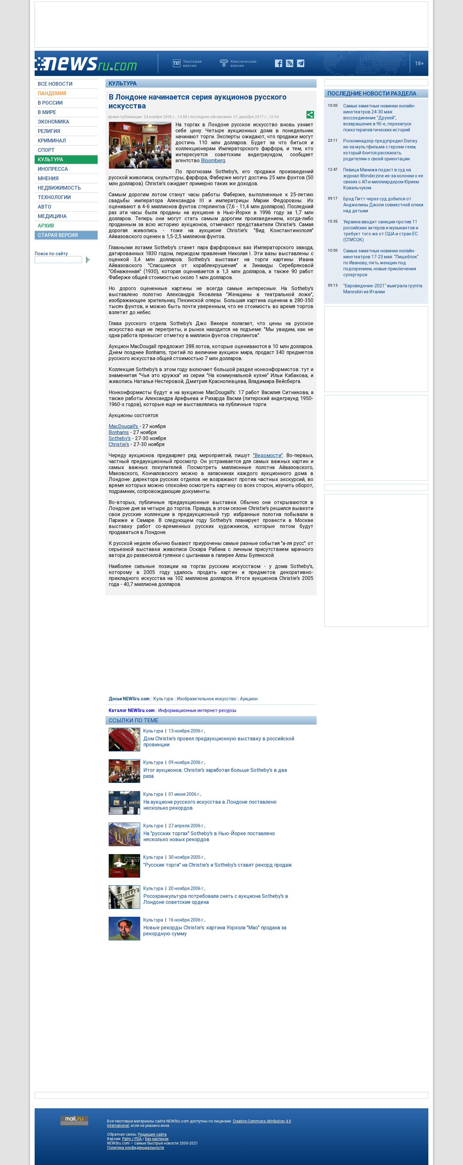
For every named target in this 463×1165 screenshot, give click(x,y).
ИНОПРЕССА (53, 169)
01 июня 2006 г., (185, 794)
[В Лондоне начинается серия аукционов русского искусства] (140, 145)
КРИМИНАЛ (52, 141)
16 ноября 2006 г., (187, 919)
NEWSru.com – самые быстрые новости (143, 1143)
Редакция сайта (152, 1134)
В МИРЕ (47, 112)
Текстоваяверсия (192, 63)
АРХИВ (46, 226)
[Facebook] (278, 63)
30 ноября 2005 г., (187, 857)
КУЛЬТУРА (50, 160)
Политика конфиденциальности (135, 1147)
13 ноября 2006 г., (187, 730)
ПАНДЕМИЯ (52, 93)
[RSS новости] (289, 63)
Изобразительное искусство (206, 698)
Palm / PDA (132, 1139)
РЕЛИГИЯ (49, 131)
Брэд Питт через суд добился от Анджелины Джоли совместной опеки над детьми (383, 204)
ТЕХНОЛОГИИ (54, 197)
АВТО (44, 207)
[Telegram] (300, 63)
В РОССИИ (50, 103)
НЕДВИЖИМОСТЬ (59, 188)
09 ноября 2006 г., (187, 762)
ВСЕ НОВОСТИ (55, 84)
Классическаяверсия (243, 63)
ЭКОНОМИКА (53, 122)
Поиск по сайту (51, 253)
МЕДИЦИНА (52, 216)
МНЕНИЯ (48, 178)
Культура (123, 83)
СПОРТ (46, 150)
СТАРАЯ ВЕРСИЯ (58, 235)
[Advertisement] (231, 24)
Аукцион (249, 698)
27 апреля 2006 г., (187, 825)
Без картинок (157, 1139)
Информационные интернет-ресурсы (197, 710)
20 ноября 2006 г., (187, 888)
